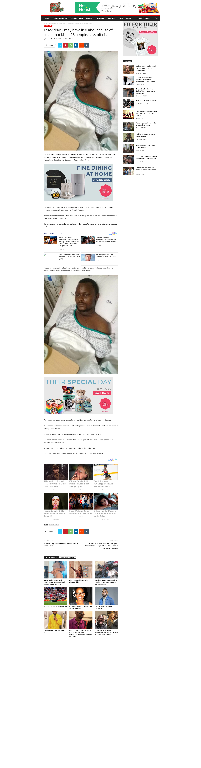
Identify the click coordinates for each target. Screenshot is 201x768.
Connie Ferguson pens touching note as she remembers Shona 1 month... (146, 79)
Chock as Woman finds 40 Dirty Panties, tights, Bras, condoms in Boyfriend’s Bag (106, 582)
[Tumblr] (86, 45)
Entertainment (61, 18)
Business (112, 18)
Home (47, 18)
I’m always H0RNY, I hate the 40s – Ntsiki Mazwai (80, 607)
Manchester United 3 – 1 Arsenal (55, 606)
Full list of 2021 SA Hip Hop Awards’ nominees (145, 135)
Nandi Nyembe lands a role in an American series (146, 124)
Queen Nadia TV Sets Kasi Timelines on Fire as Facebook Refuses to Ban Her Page (54, 582)
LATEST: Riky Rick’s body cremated (103, 607)
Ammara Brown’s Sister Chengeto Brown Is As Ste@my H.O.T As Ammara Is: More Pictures (101, 545)
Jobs (121, 18)
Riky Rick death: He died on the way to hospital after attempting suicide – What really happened (80, 633)
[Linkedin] (76, 45)
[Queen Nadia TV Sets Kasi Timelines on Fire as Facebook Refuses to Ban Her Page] (55, 569)
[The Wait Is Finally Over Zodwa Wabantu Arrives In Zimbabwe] (128, 92)
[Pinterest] (65, 45)
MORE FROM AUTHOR (67, 557)
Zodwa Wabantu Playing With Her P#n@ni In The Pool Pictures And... (146, 68)
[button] (156, 18)
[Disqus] (80, 671)
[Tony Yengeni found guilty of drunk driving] (128, 148)
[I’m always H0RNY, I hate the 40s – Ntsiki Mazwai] (80, 596)
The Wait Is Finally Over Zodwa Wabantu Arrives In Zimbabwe (145, 91)
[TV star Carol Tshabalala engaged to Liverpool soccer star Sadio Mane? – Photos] (106, 620)
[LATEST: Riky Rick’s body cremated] (106, 596)
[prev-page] (114, 557)
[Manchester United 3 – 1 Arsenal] (55, 596)
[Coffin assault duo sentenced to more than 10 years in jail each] (128, 159)
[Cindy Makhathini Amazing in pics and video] (80, 569)
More (128, 18)
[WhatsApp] (70, 45)
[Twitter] (60, 45)
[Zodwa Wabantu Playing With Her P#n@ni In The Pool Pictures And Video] (128, 69)
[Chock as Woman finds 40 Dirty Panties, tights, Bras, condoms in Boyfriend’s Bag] (106, 569)
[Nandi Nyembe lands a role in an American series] (128, 126)
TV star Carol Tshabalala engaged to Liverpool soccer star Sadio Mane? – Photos (106, 632)
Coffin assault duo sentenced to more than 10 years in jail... (147, 157)
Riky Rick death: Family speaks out (54, 631)
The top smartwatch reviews (146, 100)
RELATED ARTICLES (51, 557)
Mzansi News (77, 18)
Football (100, 18)
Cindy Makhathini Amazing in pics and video (79, 581)
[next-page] (117, 557)
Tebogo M (48, 39)
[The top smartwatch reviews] (128, 103)
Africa (89, 18)
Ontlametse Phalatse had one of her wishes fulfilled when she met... (146, 170)
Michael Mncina (54, 524)
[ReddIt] (81, 45)
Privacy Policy (143, 18)
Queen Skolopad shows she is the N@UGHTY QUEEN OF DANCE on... (146, 113)
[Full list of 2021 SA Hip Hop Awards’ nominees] (128, 137)
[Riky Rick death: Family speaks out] (55, 620)
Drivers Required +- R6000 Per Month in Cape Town (61, 544)
